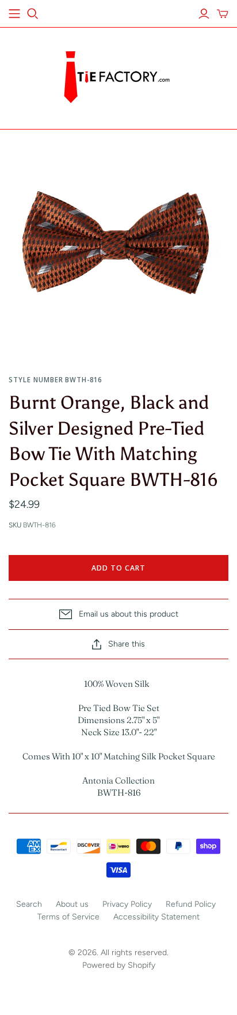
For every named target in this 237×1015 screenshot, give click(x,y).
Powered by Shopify (118, 965)
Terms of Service (68, 917)
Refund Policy (191, 904)
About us (72, 904)
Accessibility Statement (156, 917)
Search (29, 904)
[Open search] (33, 14)
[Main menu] (14, 14)
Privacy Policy (127, 904)
